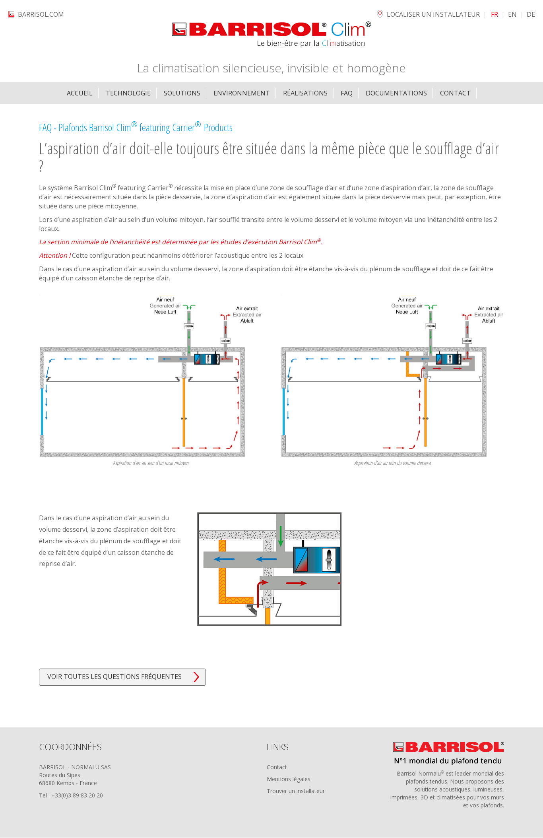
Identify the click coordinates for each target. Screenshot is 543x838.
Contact (277, 767)
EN (512, 14)
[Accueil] (271, 34)
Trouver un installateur (296, 791)
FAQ (347, 93)
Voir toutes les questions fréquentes (114, 676)
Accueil (80, 93)
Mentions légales (288, 779)
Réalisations (305, 93)
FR (494, 14)
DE (531, 14)
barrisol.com (41, 14)
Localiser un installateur (433, 14)
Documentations (396, 93)
